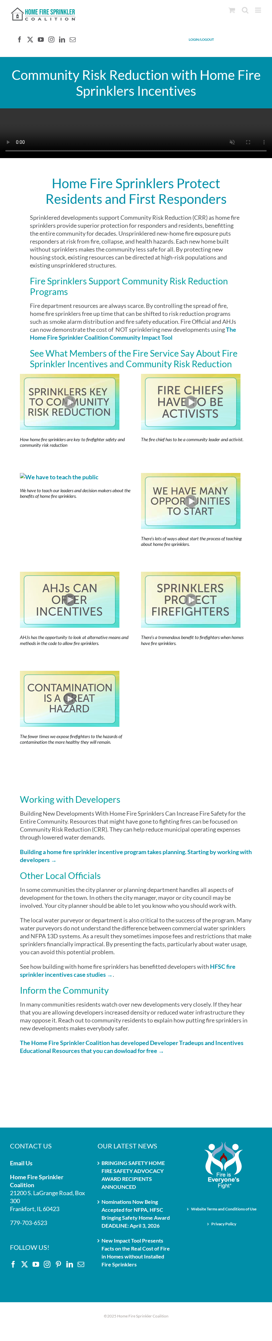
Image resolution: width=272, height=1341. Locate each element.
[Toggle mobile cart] (232, 10)
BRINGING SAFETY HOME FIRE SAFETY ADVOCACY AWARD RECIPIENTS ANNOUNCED (133, 1175)
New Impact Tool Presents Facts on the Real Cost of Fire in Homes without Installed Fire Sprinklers (136, 1252)
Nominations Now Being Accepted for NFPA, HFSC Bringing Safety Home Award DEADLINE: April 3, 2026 (136, 1213)
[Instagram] (51, 39)
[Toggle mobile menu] (258, 10)
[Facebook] (20, 39)
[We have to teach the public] (59, 477)
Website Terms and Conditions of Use (223, 1208)
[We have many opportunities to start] (190, 477)
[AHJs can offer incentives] (69, 575)
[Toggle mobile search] (245, 10)
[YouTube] (41, 39)
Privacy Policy (223, 1223)
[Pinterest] (58, 1264)
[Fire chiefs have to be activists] (190, 377)
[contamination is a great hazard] (69, 674)
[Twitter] (30, 39)
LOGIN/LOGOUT (201, 39)
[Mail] (73, 39)
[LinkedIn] (62, 39)
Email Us (21, 1163)
